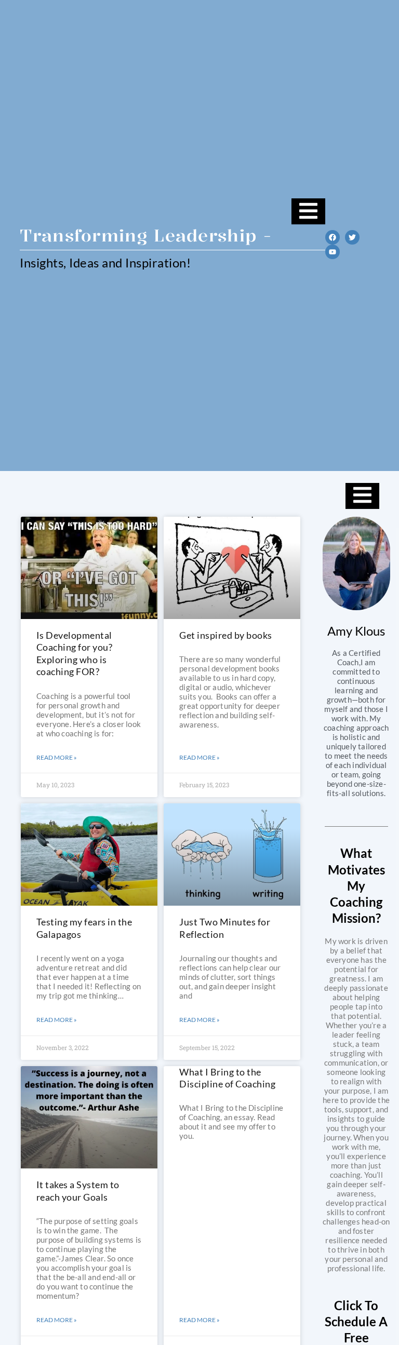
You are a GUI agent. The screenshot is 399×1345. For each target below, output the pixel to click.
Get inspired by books (225, 635)
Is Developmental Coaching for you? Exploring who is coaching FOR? (74, 653)
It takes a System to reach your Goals (77, 1190)
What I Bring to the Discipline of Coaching (227, 1078)
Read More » (56, 757)
